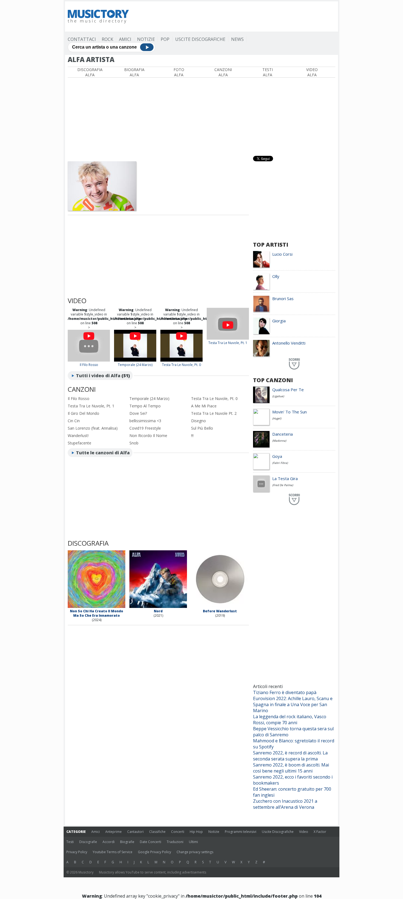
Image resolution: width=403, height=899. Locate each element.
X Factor (320, 831)
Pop (165, 39)
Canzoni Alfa (223, 72)
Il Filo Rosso (89, 364)
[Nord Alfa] (158, 606)
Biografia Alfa (134, 72)
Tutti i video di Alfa (98, 376)
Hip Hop (196, 831)
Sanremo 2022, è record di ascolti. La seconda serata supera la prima (290, 756)
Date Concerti (150, 841)
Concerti (177, 831)
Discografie (88, 841)
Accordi (109, 841)
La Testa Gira (285, 478)
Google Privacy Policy (154, 852)
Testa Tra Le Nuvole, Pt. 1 (227, 342)
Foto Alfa (179, 72)
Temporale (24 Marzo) (135, 364)
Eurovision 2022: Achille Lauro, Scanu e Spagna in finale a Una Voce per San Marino (293, 704)
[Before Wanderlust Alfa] (220, 606)
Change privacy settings (195, 852)
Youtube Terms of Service (112, 852)
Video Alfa (312, 72)
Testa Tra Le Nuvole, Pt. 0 (181, 364)
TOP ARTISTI (270, 244)
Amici (125, 39)
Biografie (127, 841)
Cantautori (135, 831)
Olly (275, 276)
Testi (70, 841)
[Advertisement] (235, 16)
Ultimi (193, 841)
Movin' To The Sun (289, 412)
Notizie (146, 39)
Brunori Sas (283, 298)
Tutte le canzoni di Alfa (103, 453)
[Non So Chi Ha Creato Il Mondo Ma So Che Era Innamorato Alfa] (96, 606)
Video (303, 831)
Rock (107, 39)
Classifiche (157, 831)
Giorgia (279, 320)
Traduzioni (175, 841)
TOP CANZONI (273, 380)
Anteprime (113, 831)
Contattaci (82, 39)
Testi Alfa (267, 72)
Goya (277, 456)
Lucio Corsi (282, 254)
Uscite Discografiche (200, 39)
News (237, 39)
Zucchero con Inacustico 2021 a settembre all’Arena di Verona (285, 804)
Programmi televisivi (240, 831)
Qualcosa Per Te (288, 389)
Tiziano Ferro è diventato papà (284, 692)
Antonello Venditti (288, 343)
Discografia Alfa (90, 72)
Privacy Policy (76, 852)
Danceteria (282, 434)
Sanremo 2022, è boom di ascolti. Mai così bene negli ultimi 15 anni (291, 768)
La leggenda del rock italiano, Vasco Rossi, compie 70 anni (289, 720)
